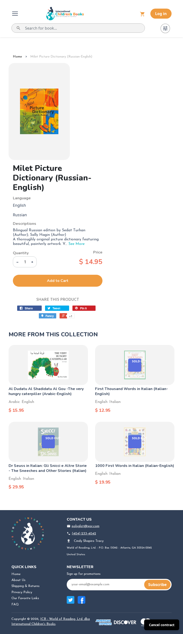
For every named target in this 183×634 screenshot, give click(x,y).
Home (17, 56)
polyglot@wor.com (85, 526)
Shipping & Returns (25, 586)
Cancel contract (161, 625)
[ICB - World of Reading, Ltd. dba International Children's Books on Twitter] (70, 602)
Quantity (21, 253)
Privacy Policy (21, 592)
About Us (18, 580)
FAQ (15, 604)
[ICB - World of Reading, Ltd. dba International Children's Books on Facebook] (81, 602)
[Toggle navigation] (15, 13)
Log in (161, 13)
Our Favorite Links (25, 598)
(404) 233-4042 (84, 533)
